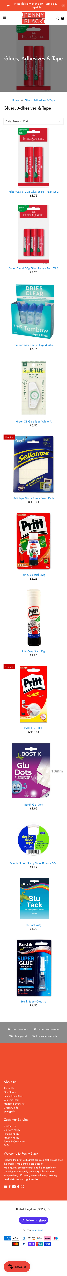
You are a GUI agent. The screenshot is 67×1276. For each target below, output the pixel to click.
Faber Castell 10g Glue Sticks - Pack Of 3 (33, 268)
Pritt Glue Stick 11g (33, 651)
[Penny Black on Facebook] (9, 1187)
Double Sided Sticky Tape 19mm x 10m (33, 863)
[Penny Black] (33, 18)
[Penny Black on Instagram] (14, 1187)
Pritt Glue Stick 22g (33, 574)
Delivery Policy (12, 1130)
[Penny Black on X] (22, 1187)
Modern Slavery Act (14, 1104)
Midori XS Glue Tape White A (34, 421)
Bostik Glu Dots (33, 804)
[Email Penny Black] (5, 1187)
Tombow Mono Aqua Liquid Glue (34, 345)
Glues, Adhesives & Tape (40, 100)
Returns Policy (11, 1134)
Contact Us (10, 1126)
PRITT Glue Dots (33, 728)
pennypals (9, 1111)
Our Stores (10, 1092)
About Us (9, 1088)
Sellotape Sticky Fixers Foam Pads (33, 498)
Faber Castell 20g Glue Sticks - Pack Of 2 (34, 191)
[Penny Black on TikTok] (18, 1187)
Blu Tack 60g (33, 925)
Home (15, 100)
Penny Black (37, 1230)
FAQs (7, 1145)
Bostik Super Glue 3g (33, 1001)
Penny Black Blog (13, 1096)
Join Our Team (11, 1100)
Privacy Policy (11, 1137)
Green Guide (11, 1107)
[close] (63, 5)
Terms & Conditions (14, 1141)
